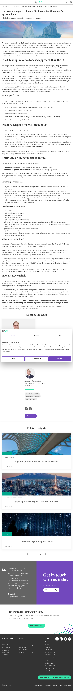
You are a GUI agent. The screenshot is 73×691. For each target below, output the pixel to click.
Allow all (59, 358)
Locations (33, 642)
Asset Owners (6, 647)
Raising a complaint (65, 685)
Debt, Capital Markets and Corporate (5, 653)
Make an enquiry (51, 590)
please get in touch (61, 302)
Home (4, 6)
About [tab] (60, 336)
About (21, 642)
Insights (9, 6)
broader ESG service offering (30, 306)
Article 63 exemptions (50, 685)
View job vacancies (36, 625)
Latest (31, 653)
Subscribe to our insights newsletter (53, 677)
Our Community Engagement (23, 647)
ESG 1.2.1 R (43, 101)
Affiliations (22, 653)
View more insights (36, 554)
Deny (13, 358)
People (32, 645)
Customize (35, 358)
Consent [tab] (12, 336)
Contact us (31, 416)
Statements (38, 685)
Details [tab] (36, 336)
